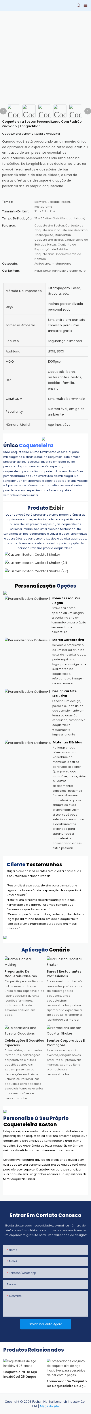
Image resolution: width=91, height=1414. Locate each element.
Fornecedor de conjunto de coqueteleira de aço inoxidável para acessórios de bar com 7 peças (67, 1383)
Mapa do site (49, 1406)
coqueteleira (36, 445)
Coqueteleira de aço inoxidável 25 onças (20, 1374)
